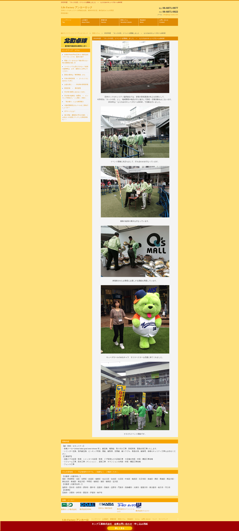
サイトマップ (163, 519)
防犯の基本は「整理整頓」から (74, 75)
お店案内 (86, 21)
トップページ (66, 21)
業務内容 (104, 21)
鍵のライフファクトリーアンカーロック (74, 33)
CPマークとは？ (69, 111)
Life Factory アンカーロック (87, 10)
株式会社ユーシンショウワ (125, 510)
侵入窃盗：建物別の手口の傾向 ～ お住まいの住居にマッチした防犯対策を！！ (76, 117)
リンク (154, 519)
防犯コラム (126, 21)
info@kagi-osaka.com (170, 15)
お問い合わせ (163, 21)
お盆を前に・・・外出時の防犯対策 (76, 84)
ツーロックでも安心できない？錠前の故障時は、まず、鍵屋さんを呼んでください (75, 69)
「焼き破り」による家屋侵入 (74, 101)
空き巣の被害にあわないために (74, 92)
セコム (137, 519)
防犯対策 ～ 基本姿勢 (72, 88)
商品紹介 (143, 21)
